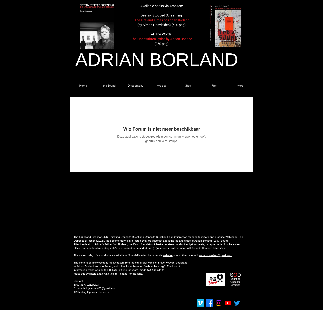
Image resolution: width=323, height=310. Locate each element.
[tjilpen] (237, 303)
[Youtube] (227, 303)
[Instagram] (218, 303)
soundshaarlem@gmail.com (215, 255)
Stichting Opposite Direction (126, 236)
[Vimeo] (200, 303)
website (168, 255)
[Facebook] (209, 303)
